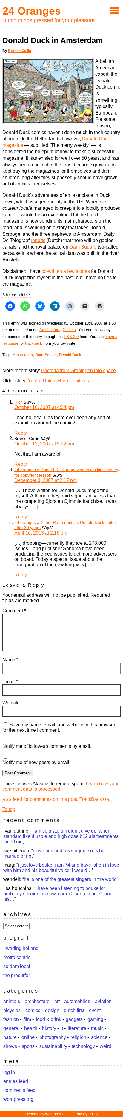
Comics (69, 330)
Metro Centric (16, 957)
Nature (10, 1037)
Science (99, 1037)
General (11, 1028)
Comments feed (19, 1090)
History (49, 1028)
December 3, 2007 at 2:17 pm (45, 480)
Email (10, 681)
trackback (33, 343)
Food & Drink (48, 1019)
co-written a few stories (65, 271)
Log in (9, 1072)
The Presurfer (16, 975)
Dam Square (83, 246)
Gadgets (74, 1019)
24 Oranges (31, 11)
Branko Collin (19, 51)
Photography (52, 1037)
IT (62, 1028)
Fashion (11, 1019)
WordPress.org (18, 1099)
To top (8, 809)
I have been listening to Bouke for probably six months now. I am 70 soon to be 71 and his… (58, 894)
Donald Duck (70, 355)
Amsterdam (23, 355)
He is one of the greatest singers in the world (70, 879)
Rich (18, 402)
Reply (20, 433)
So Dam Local (16, 966)
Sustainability (53, 1046)
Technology (83, 1046)
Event (95, 1010)
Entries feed (15, 1081)
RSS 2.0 (71, 336)
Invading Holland (21, 948)
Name (10, 659)
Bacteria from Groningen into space (78, 370)
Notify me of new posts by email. (36, 762)
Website (11, 702)
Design (52, 1010)
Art (57, 1001)
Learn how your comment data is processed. (60, 786)
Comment (14, 610)
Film (27, 1019)
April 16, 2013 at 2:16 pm (40, 532)
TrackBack (95, 799)
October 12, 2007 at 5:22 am (44, 443)
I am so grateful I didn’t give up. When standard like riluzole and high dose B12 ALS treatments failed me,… (61, 836)
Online (28, 1037)
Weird (105, 1046)
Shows (10, 1046)
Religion (78, 1037)
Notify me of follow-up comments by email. (46, 746)
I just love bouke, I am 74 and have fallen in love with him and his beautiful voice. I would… (61, 867)
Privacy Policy (87, 1114)
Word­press (54, 1114)
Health (30, 1028)
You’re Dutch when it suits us (58, 380)
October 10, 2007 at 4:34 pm (44, 407)
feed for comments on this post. (40, 799)
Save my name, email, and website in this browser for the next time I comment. (58, 727)
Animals (11, 1001)
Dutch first (74, 1010)
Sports (28, 1046)
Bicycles (12, 1010)
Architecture (49, 330)
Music (97, 1028)
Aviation (103, 1001)
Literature (77, 1028)
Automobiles (77, 1001)
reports (38, 240)
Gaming (95, 1019)
